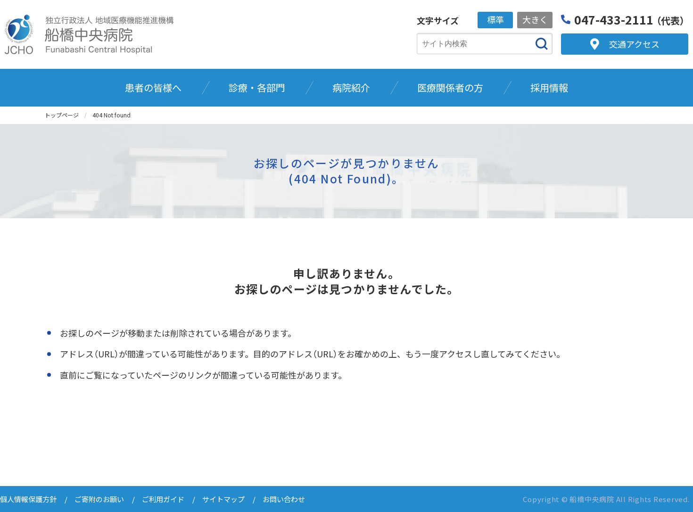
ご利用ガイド (163, 499)
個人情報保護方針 (28, 499)
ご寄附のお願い (99, 499)
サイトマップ (223, 499)
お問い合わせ (284, 499)
